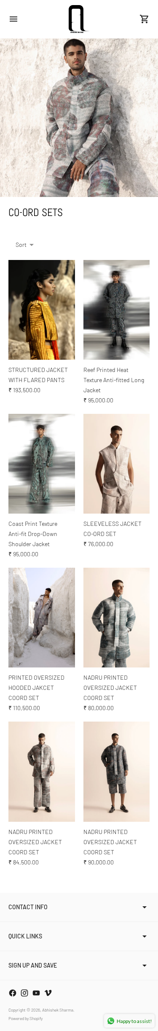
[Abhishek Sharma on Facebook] (12, 993)
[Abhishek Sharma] (79, 19)
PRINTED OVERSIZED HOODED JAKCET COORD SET (36, 687)
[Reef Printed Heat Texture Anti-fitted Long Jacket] (116, 310)
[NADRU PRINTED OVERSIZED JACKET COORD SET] (116, 617)
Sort (21, 244)
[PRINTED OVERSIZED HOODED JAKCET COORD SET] (41, 617)
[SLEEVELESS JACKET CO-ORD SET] (116, 464)
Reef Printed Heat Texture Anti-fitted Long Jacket (113, 380)
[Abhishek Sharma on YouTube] (36, 993)
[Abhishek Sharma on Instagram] (24, 993)
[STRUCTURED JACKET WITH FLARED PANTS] (41, 310)
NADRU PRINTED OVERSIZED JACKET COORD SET (110, 687)
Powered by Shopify (25, 1018)
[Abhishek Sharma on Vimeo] (48, 993)
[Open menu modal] (13, 19)
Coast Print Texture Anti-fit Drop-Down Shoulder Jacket (32, 533)
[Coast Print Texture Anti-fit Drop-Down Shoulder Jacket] (41, 464)
